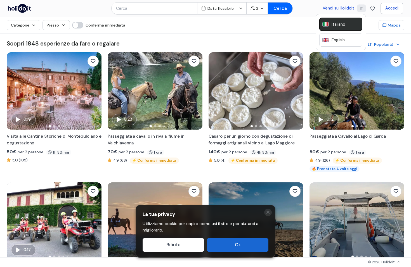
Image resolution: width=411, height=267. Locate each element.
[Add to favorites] (93, 61)
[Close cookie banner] (268, 212)
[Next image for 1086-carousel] (397, 221)
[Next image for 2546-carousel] (296, 91)
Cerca (280, 8)
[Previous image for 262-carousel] (115, 91)
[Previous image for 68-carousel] (316, 91)
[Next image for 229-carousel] (296, 221)
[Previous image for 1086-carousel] (316, 221)
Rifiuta (173, 245)
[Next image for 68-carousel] (397, 91)
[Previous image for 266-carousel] (14, 91)
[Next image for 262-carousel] (195, 91)
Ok (238, 245)
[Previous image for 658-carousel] (115, 221)
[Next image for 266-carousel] (94, 91)
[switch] (98, 25)
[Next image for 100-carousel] (94, 221)
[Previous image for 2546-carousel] (215, 91)
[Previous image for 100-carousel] (14, 221)
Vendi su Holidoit (338, 8)
